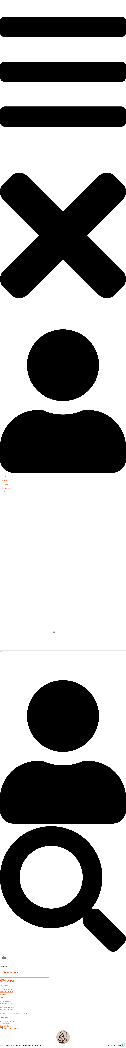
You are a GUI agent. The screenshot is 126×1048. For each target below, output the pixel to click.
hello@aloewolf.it (6, 989)
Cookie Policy (5, 1026)
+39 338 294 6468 (6, 992)
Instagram (3, 994)
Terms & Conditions (7, 1021)
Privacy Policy (5, 1023)
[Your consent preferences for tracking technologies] (122, 1044)
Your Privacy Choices (11, 1028)
